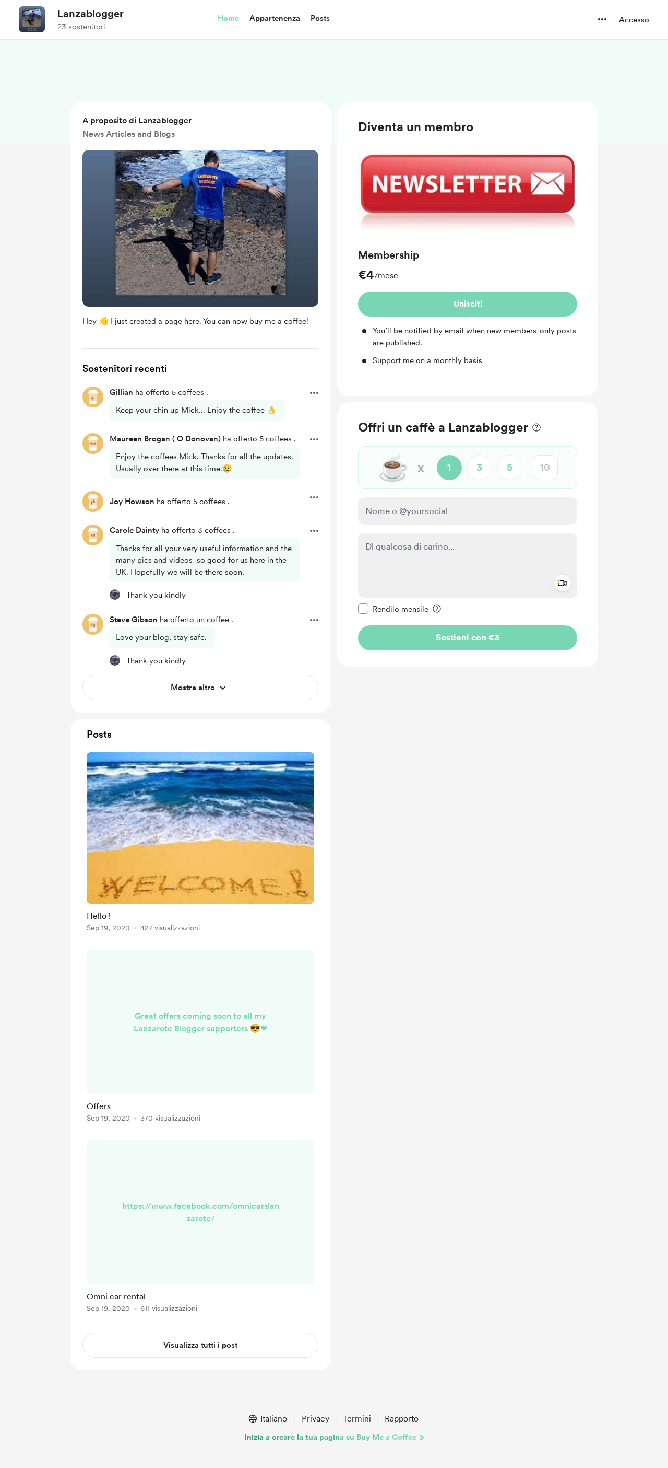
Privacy (315, 1419)
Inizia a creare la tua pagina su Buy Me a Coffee (330, 1437)
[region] (467, 249)
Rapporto (402, 1419)
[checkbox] (393, 608)
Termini (357, 1419)
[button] (228, 18)
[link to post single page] (200, 844)
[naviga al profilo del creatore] (32, 19)
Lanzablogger (90, 13)
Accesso (634, 20)
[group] (467, 260)
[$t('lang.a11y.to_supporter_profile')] (115, 594)
